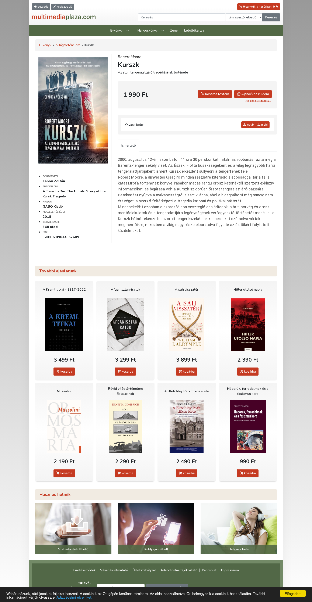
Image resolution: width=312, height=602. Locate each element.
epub (250, 125)
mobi (264, 125)
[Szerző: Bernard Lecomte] (64, 325)
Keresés (271, 17)
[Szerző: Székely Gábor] (248, 426)
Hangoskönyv (147, 30)
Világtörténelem (68, 45)
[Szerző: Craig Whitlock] (126, 325)
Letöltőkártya (194, 30)
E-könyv (116, 30)
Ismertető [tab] (128, 145)
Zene (174, 30)
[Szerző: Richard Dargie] (248, 325)
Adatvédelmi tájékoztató (178, 570)
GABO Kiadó (53, 206)
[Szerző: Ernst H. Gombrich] (126, 426)
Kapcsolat (209, 570)
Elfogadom (293, 593)
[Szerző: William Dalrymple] (187, 325)
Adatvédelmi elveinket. (74, 597)
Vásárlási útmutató (114, 570)
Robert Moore (129, 56)
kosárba (66, 371)
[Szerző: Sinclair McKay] (187, 426)
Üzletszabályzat (144, 570)
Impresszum (230, 570)
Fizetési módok (84, 570)
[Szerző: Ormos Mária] (64, 426)
